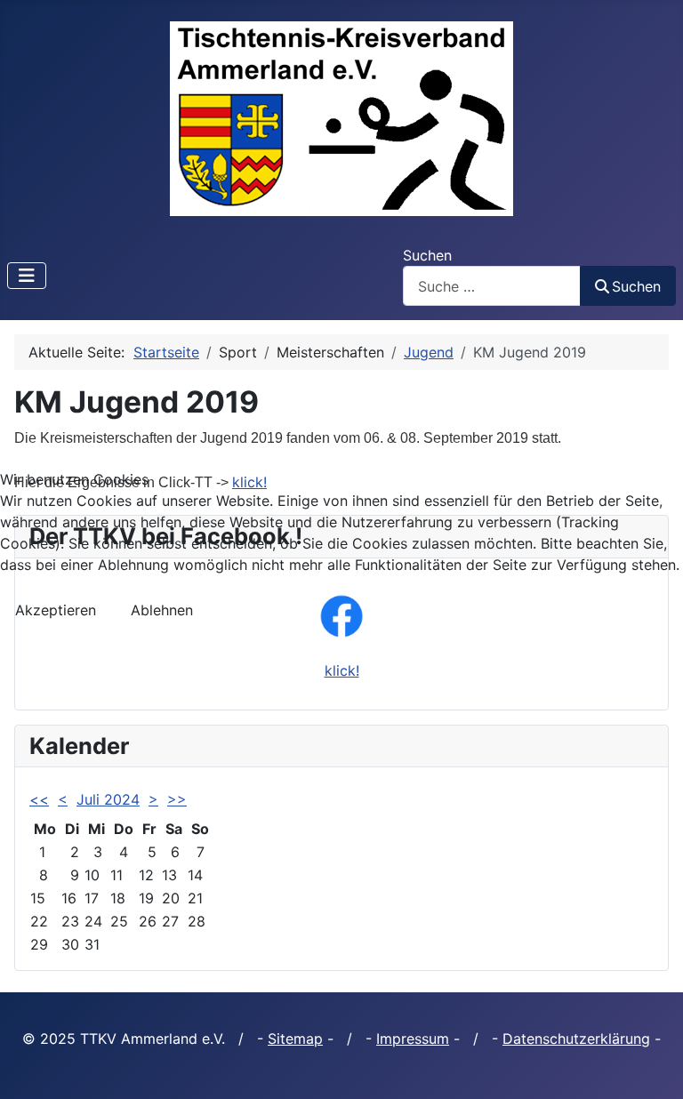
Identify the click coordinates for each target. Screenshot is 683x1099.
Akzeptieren (55, 610)
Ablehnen (162, 610)
